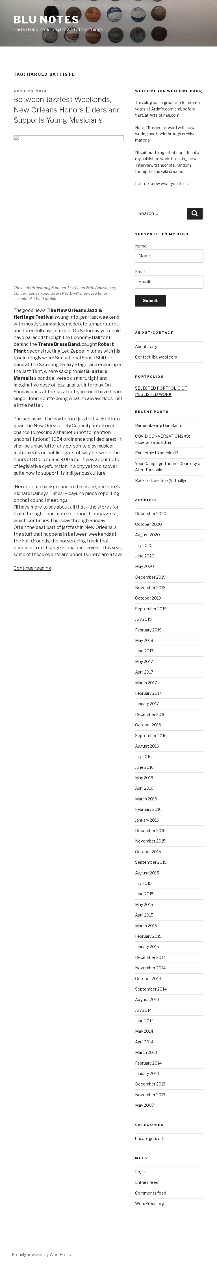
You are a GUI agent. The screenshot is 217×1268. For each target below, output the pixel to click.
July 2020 (144, 545)
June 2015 (144, 893)
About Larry (146, 346)
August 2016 (147, 746)
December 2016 (150, 714)
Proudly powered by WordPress (41, 1254)
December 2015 (150, 830)
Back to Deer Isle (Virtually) (160, 480)
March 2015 (146, 925)
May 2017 (144, 661)
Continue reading (32, 568)
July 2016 (143, 756)
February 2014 (148, 1063)
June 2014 (144, 1020)
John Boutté (41, 398)
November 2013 (150, 1094)
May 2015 (144, 904)
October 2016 (148, 724)
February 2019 (148, 630)
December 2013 (150, 1084)
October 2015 (148, 851)
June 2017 (144, 650)
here (112, 486)
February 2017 (148, 693)
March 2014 (146, 1052)
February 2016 (148, 809)
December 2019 (150, 577)
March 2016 (146, 798)
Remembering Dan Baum (158, 425)
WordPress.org (149, 1203)
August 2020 (147, 534)
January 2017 (147, 703)
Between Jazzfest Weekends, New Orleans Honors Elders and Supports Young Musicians (67, 109)
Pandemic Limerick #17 (156, 452)
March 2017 (146, 682)
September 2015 (151, 862)
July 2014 (143, 1010)
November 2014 (150, 967)
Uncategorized (149, 1138)
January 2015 (147, 946)
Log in (141, 1171)
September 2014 (151, 989)
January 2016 (147, 820)
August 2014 (147, 999)
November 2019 (150, 587)
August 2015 (147, 872)
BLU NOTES (47, 20)
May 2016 (144, 777)
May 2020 (144, 566)
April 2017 (144, 672)
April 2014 (144, 1041)
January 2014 (147, 1073)
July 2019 (143, 619)
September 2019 (151, 608)
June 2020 (145, 555)
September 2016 (151, 735)
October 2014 (148, 978)
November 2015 (150, 841)
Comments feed (150, 1193)
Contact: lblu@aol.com (156, 357)
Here (20, 486)
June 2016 (144, 767)
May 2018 (144, 640)
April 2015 (144, 915)
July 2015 (143, 883)
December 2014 (150, 957)
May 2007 (144, 1105)
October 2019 (148, 598)
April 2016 (144, 788)
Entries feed (146, 1182)
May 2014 (144, 1031)
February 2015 (148, 936)
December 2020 (150, 513)
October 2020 (148, 524)
